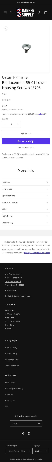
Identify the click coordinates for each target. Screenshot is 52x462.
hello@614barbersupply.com (37, 252)
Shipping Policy (12, 359)
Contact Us (10, 400)
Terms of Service (12, 365)
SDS (7, 406)
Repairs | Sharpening (14, 388)
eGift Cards (10, 382)
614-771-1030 (11, 290)
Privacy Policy (11, 347)
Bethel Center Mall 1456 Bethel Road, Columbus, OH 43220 (14, 281)
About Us (9, 394)
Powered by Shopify (35, 459)
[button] (5, 13)
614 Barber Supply (21, 459)
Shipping (5, 109)
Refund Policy (11, 353)
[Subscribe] (39, 423)
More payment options (26, 148)
